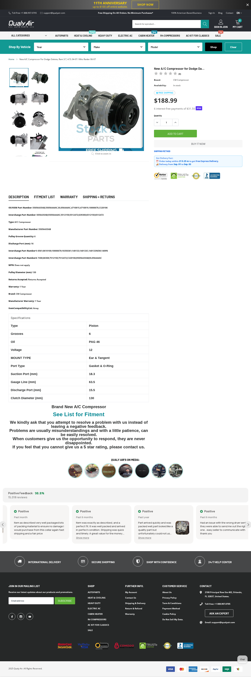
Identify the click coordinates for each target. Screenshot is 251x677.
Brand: (157, 79)
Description (19, 197)
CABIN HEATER (146, 35)
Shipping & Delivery (135, 603)
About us (167, 592)
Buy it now (198, 143)
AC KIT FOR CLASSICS (197, 35)
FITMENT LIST (44, 197)
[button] (75, 538)
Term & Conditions (171, 603)
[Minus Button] (157, 122)
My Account (131, 592)
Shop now (145, 4)
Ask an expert (219, 613)
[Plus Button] (175, 122)
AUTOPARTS (61, 35)
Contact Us (130, 597)
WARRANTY (69, 197)
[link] (19, 77)
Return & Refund (133, 608)
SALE (218, 35)
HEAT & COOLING (83, 35)
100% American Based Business (186, 13)
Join (225, 27)
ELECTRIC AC (125, 35)
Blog (220, 13)
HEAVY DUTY (105, 35)
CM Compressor (181, 79)
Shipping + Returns (99, 197)
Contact (229, 13)
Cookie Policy (169, 614)
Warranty (130, 614)
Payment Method (171, 608)
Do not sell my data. (172, 619)
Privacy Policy (169, 597)
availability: (160, 85)
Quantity (158, 115)
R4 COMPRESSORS (170, 35)
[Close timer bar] (247, 4)
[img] (165, 73)
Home (11, 59)
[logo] (21, 24)
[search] (205, 24)
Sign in (211, 13)
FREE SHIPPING (165, 92)
